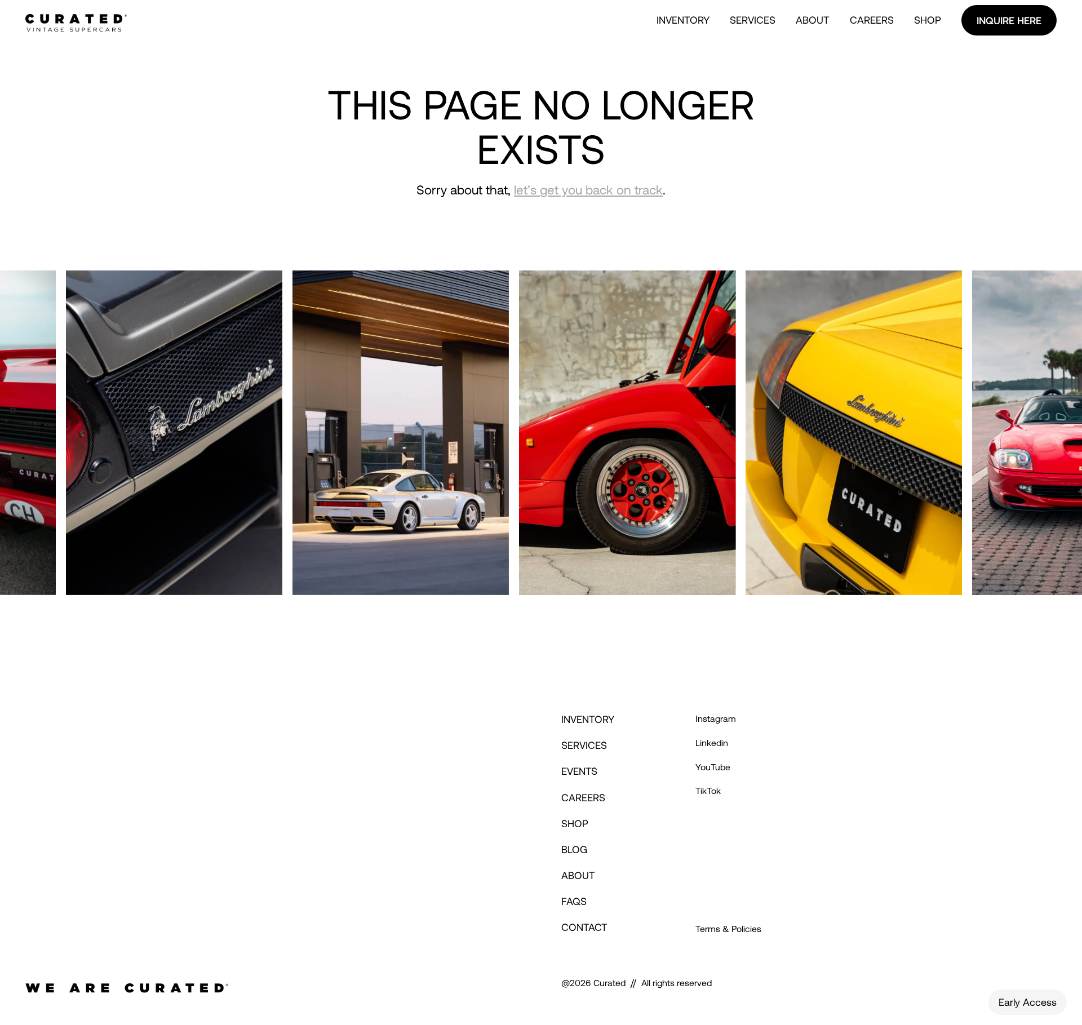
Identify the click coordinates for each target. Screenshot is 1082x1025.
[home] (76, 20)
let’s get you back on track (588, 189)
